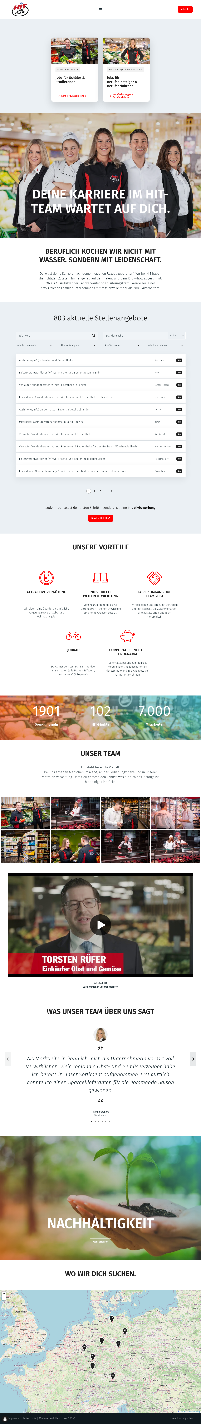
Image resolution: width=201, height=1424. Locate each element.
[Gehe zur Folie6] (109, 1121)
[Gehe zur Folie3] (98, 1121)
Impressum (14, 1418)
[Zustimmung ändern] (5, 1419)
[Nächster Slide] (193, 1059)
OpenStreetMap (194, 1412)
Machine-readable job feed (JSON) (57, 1418)
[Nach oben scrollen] (26, 9)
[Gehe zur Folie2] (95, 1121)
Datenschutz (29, 1418)
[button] (111, 1318)
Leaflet (182, 1412)
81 (112, 491)
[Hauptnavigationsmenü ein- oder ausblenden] (100, 9)
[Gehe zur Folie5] (106, 1121)
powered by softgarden (181, 1418)
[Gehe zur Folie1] (91, 1121)
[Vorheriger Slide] (8, 1059)
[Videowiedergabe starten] (100, 924)
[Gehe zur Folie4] (102, 1121)
